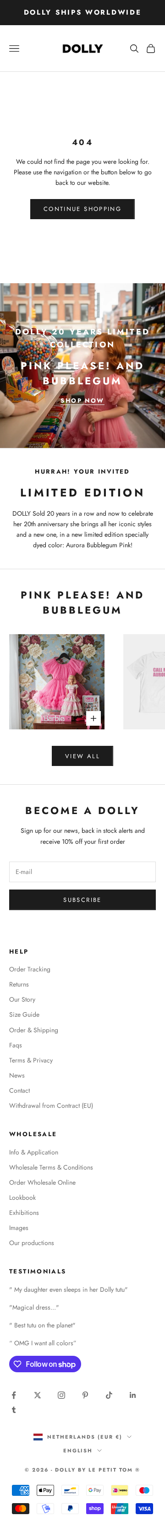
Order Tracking (29, 969)
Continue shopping (82, 209)
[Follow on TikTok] (109, 1395)
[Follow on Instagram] (61, 1395)
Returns (19, 984)
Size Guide (24, 1014)
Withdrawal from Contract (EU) (51, 1105)
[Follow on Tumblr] (13, 1409)
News (17, 1075)
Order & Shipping (33, 1030)
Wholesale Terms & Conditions (51, 1167)
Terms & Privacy (31, 1060)
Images (18, 1227)
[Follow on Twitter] (37, 1395)
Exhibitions (24, 1212)
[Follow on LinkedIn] (133, 1395)
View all (82, 756)
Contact (19, 1090)
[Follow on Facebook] (13, 1395)
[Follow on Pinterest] (85, 1395)
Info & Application (33, 1152)
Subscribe (82, 899)
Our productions (31, 1242)
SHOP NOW (82, 400)
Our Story (22, 999)
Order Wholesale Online (42, 1182)
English (78, 1450)
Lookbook (22, 1197)
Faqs (15, 1045)
